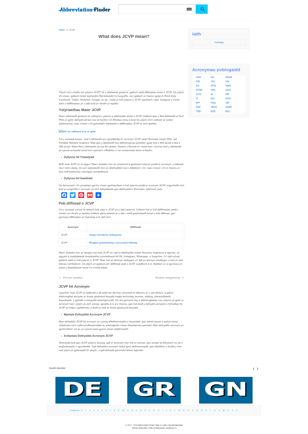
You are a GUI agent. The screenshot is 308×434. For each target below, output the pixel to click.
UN (227, 81)
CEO (228, 89)
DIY (213, 98)
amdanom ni (171, 428)
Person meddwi (73, 277)
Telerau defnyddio (139, 428)
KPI (198, 102)
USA (198, 77)
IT (197, 98)
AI (212, 94)
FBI (198, 81)
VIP (227, 102)
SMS (228, 85)
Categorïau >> (77, 410)
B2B (213, 111)
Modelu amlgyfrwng (167, 277)
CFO (198, 94)
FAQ (213, 102)
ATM (213, 85)
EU (197, 85)
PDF (198, 107)
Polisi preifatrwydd (156, 428)
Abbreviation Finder (146, 425)
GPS (228, 98)
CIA (213, 81)
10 (123, 410)
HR (227, 94)
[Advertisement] (121, 65)
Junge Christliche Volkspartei (105, 234)
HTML (199, 89)
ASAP (228, 107)
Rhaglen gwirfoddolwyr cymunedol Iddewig (113, 242)
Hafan (62, 30)
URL (213, 89)
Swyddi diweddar (57, 368)
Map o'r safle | (162, 425)
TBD (198, 111)
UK (212, 77)
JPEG (214, 107)
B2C (227, 111)
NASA (228, 77)
